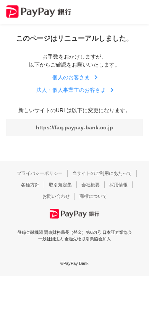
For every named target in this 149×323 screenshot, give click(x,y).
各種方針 (30, 185)
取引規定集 (60, 185)
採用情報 (118, 185)
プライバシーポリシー (40, 173)
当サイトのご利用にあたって (102, 173)
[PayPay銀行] (38, 11)
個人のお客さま (71, 77)
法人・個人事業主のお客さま (71, 90)
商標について (93, 196)
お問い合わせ (56, 196)
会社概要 (90, 185)
